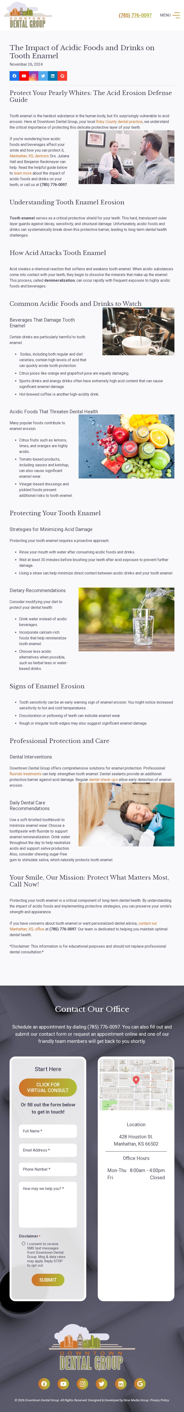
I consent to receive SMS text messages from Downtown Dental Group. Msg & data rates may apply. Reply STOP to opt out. (46, 1255)
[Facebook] (14, 76)
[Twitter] (43, 76)
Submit (48, 1280)
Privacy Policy (159, 1400)
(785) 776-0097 (135, 15)
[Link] (28, 15)
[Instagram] (33, 76)
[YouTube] (24, 76)
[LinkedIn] (53, 76)
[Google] (62, 76)
